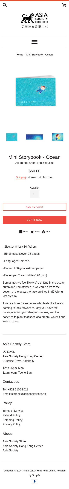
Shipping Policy (12, 419)
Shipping (21, 177)
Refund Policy (11, 415)
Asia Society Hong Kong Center (23, 446)
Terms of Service (13, 410)
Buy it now (34, 220)
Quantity (34, 187)
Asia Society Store (14, 441)
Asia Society (10, 450)
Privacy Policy (12, 424)
